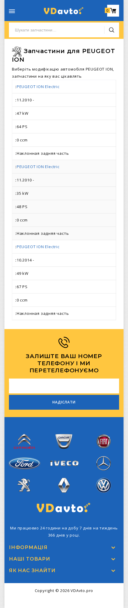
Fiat (103, 452)
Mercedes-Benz (103, 474)
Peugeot (24, 496)
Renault (64, 496)
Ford (24, 472)
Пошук (111, 30)
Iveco (64, 470)
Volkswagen (103, 496)
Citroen (24, 452)
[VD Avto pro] (64, 10)
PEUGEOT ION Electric (38, 86)
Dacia (64, 452)
